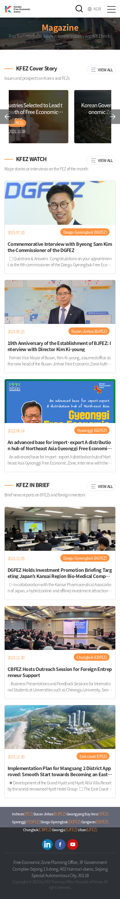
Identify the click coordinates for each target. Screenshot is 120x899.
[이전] (7, 116)
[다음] (112, 116)
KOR (97, 9)
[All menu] (111, 9)
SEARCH (79, 9)
